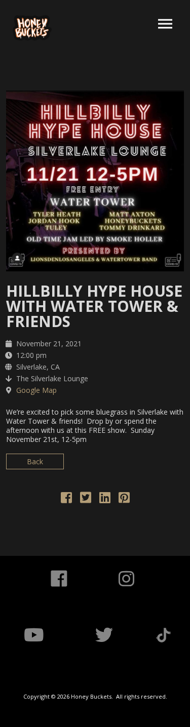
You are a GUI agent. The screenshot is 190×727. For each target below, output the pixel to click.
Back (35, 461)
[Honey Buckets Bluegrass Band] (32, 28)
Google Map (36, 390)
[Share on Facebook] (66, 499)
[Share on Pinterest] (124, 499)
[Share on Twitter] (85, 499)
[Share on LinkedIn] (105, 499)
